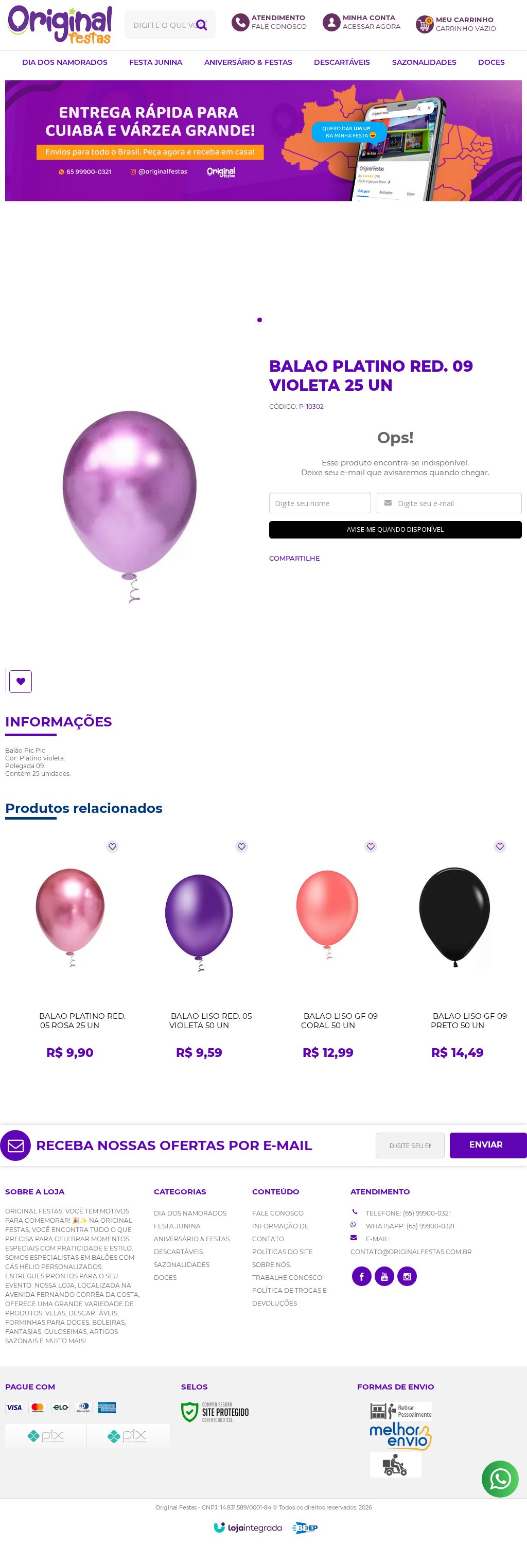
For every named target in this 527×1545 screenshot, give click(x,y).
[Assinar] (488, 1145)
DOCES (165, 1277)
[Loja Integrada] (248, 1527)
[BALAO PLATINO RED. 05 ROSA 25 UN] (69, 953)
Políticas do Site (282, 1252)
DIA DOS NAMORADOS (190, 1213)
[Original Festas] (59, 24)
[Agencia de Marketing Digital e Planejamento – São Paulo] (305, 1528)
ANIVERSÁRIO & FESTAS (192, 1239)
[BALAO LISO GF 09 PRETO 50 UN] (457, 953)
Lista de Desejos (22, 681)
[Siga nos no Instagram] (407, 1276)
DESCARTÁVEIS (178, 1252)
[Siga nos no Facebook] (362, 1276)
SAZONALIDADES (181, 1265)
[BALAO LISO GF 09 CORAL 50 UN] (328, 953)
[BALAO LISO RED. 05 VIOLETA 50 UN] (198, 953)
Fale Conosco (278, 1213)
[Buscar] (201, 24)
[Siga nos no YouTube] (384, 1276)
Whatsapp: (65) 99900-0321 (409, 1226)
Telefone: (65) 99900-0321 (407, 1213)
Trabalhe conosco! (288, 1277)
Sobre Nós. (271, 1265)
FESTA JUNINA (177, 1226)
